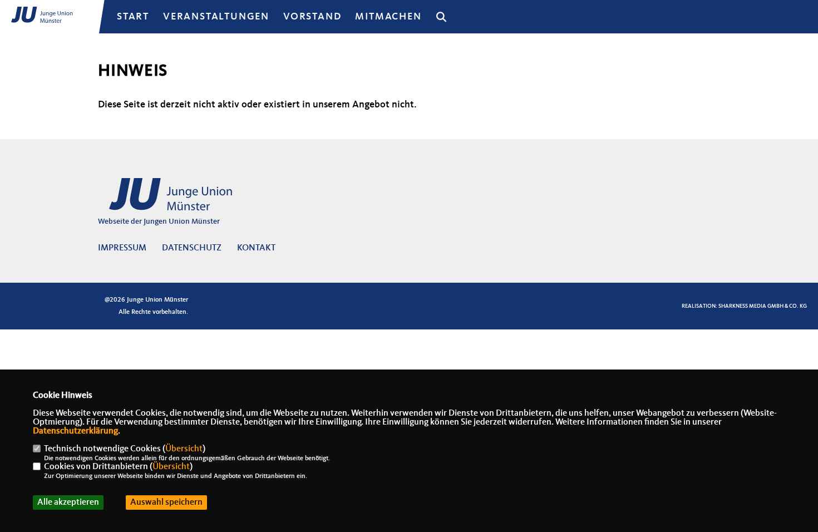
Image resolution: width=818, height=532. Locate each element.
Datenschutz (191, 248)
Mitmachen (388, 17)
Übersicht (184, 449)
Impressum (122, 248)
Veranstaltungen (216, 17)
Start (133, 17)
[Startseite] (184, 200)
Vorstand (312, 17)
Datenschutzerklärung (75, 431)
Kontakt (256, 248)
